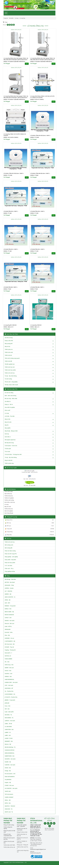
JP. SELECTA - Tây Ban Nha (11, 697)
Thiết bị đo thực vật (10, 367)
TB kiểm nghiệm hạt (10, 364)
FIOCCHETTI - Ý (8, 653)
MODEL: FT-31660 (34, 137)
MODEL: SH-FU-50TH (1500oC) (11, 137)
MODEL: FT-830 (34, 289)
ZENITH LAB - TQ (9, 812)
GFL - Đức (7, 661)
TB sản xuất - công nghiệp (11, 381)
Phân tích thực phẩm (10, 562)
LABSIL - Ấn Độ (8, 723)
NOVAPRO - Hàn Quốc (10, 759)
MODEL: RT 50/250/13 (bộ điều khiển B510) (41, 61)
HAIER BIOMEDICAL (9, 679)
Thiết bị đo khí (8, 355)
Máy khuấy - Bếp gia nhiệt (11, 431)
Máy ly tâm (7, 419)
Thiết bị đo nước (9, 352)
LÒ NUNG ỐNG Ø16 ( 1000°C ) (11, 211)
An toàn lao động (9, 392)
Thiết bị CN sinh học (10, 373)
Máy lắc (6, 425)
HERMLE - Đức (8, 676)
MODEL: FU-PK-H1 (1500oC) (37, 99)
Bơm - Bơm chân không (10, 395)
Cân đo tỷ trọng (9, 337)
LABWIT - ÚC (8, 732)
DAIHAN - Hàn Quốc (9, 620)
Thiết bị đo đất (8, 361)
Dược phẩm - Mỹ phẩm (10, 559)
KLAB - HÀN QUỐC (9, 711)
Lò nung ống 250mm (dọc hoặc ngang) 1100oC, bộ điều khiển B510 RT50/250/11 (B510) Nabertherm (16, 96)
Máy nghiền (8, 428)
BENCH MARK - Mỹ (9, 611)
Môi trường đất (8, 548)
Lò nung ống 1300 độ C (36, 325)
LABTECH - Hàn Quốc (10, 720)
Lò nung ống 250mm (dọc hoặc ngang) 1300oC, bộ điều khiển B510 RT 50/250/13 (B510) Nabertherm (42, 59)
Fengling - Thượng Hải (10, 650)
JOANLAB (7, 703)
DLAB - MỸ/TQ (8, 626)
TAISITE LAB (7, 791)
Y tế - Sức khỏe (8, 565)
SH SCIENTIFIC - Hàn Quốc (11, 788)
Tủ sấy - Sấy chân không (11, 376)
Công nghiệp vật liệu (10, 571)
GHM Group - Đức (9, 664)
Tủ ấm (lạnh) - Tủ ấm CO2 (11, 445)
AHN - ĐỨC (7, 603)
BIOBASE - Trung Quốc (10, 605)
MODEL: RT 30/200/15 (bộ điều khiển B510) (14, 61)
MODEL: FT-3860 (34, 175)
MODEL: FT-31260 (8, 175)
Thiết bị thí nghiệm (9, 498)
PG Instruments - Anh (10, 773)
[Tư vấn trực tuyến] (29, 470)
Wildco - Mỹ (8, 800)
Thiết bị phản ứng (9, 463)
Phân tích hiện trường (10, 550)
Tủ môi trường (8, 379)
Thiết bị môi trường (9, 500)
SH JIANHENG (8, 779)
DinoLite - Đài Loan (9, 623)
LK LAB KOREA (8, 726)
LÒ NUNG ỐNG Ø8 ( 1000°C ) (10, 287)
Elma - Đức (7, 635)
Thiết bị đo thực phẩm (10, 370)
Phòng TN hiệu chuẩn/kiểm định (8, 835)
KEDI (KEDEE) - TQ (9, 717)
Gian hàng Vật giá (9, 513)
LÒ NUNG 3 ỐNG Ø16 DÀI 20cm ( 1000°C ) (40, 135)
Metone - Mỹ (8, 744)
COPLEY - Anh (8, 617)
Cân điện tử (8, 401)
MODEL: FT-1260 (8, 251)
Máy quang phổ (8, 343)
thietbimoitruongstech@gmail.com (38, 849)
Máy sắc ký (7, 346)
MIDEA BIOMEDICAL (9, 753)
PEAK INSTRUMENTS (10, 776)
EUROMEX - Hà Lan (9, 638)
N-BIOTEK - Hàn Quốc (10, 764)
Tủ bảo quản (8, 448)
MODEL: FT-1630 (34, 213)
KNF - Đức (7, 709)
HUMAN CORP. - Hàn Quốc (11, 682)
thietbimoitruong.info (35, 853)
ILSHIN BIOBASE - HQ (10, 694)
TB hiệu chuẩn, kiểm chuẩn (11, 384)
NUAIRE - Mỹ (8, 762)
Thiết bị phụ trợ (9, 349)
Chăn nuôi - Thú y (9, 568)
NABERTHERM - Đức (9, 756)
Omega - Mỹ (8, 770)
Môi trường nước (9, 545)
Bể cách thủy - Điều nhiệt (11, 398)
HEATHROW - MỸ (9, 688)
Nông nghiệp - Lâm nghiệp (11, 556)
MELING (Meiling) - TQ (10, 747)
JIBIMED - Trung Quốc (10, 700)
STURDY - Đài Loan (9, 785)
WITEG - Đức (8, 803)
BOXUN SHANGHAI (9, 614)
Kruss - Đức (7, 706)
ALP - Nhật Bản (8, 591)
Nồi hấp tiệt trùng (9, 442)
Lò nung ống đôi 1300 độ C (10, 325)
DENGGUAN (7, 629)
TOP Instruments (9, 794)
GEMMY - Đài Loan (9, 667)
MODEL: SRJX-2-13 (34, 327)
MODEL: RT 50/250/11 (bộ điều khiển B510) (14, 99)
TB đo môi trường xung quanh (12, 358)
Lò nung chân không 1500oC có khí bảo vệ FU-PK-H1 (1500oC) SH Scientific (42, 96)
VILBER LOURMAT (9, 797)
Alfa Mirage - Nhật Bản (10, 579)
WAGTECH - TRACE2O (10, 806)
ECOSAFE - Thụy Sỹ (9, 647)
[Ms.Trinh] (29, 476)
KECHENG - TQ (8, 714)
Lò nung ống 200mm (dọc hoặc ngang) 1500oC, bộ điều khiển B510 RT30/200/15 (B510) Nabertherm (16, 59)
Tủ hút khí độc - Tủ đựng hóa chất (13, 454)
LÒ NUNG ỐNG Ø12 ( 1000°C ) (11, 249)
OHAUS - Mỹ (8, 767)
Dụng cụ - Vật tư (9, 404)
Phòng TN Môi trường (9, 825)
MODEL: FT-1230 (34, 251)
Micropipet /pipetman (10, 439)
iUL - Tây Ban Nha (9, 691)
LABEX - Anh (8, 735)
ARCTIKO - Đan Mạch (10, 582)
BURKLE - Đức (8, 608)
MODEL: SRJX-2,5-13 (8, 327)
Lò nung (7, 413)
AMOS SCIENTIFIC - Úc (10, 597)
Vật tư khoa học (8, 493)
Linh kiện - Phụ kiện (10, 416)
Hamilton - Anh (8, 673)
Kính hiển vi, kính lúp (10, 502)
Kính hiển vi (8, 436)
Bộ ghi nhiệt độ (8, 460)
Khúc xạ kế (7, 410)
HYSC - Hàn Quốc (9, 685)
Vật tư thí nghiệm (9, 511)
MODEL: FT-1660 (8, 213)
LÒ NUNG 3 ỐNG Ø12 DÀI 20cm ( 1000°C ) (14, 173)
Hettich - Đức (8, 670)
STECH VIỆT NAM (9, 491)
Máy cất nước (8, 422)
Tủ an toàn (7, 451)
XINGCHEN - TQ (8, 809)
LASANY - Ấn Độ (8, 738)
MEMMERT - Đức (9, 741)
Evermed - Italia (8, 632)
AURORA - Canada (9, 588)
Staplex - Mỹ (8, 782)
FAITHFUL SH (8, 656)
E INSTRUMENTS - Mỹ (10, 641)
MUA (27, 63)
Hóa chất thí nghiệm (10, 407)
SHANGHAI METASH (9, 750)
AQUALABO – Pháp (9, 585)
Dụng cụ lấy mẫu (9, 340)
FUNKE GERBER (8, 658)
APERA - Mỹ (7, 600)
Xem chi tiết (25, 56)
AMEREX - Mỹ (8, 594)
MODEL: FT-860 (7, 289)
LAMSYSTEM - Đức (9, 729)
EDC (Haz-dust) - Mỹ (9, 644)
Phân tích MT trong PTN (11, 553)
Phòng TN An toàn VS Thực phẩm (22, 829)
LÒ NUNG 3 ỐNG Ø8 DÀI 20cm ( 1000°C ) (40, 173)
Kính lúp (7, 434)
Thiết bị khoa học (9, 495)
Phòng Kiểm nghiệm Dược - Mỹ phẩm (22, 825)
